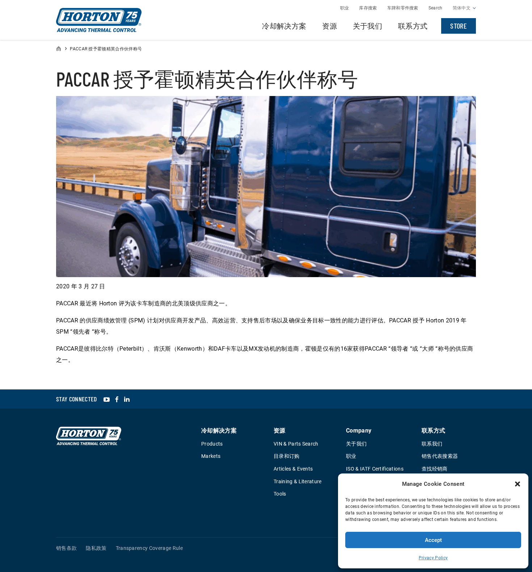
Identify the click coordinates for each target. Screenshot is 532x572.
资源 (329, 25)
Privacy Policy (433, 557)
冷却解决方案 (284, 25)
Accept (433, 540)
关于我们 (367, 25)
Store (458, 25)
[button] (517, 484)
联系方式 (412, 25)
